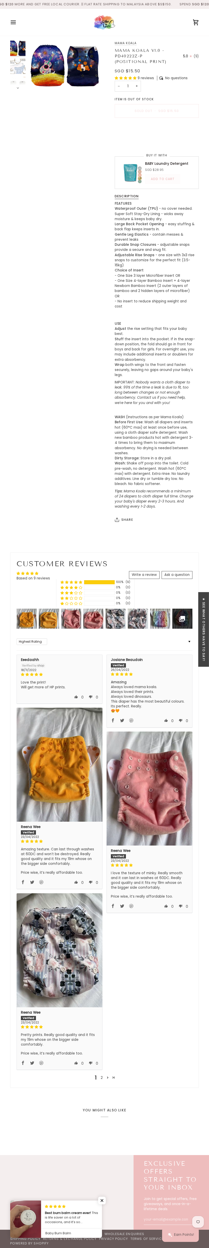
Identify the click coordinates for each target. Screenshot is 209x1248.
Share (127, 519)
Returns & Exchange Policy (70, 1239)
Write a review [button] (144, 574)
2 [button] (102, 1077)
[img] (59, 674)
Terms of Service (147, 1239)
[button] (126, 78)
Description (127, 196)
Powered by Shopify (29, 1243)
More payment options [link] (134, 141)
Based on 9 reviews (33, 578)
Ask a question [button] (177, 574)
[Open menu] (17, 22)
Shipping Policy (25, 1239)
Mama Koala (126, 43)
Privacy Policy (113, 1239)
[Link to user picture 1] (59, 765)
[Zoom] (65, 65)
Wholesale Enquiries (124, 1234)
